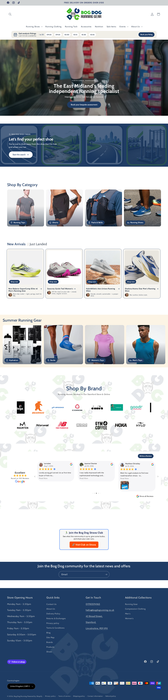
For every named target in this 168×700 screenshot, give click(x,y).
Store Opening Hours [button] (20, 597)
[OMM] (138, 425)
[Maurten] (79, 425)
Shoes (49, 651)
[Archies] (139, 407)
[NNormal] (99, 425)
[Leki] (59, 425)
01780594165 (93, 604)
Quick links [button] (53, 597)
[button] (10, 14)
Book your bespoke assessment (84, 104)
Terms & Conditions (55, 628)
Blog (48, 632)
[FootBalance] (60, 407)
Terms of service (64, 696)
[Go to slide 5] (96, 493)
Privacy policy (52, 623)
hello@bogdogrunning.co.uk (100, 610)
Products (50, 647)
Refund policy (111, 696)
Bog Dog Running (20, 696)
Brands (49, 642)
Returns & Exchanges (56, 618)
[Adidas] (99, 407)
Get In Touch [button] (93, 597)
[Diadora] (40, 407)
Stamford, (91, 622)
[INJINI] (20, 425)
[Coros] (21, 407)
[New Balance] (119, 425)
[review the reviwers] (71, 465)
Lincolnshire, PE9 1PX (97, 628)
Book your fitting (146, 34)
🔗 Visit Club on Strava (84, 544)
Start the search (19, 154)
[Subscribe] (106, 574)
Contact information (95, 696)
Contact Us (51, 604)
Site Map (50, 637)
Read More (43, 478)
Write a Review (146, 456)
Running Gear (131, 604)
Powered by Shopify (34, 696)
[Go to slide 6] (98, 493)
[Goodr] (80, 407)
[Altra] (119, 407)
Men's (127, 613)
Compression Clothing (135, 609)
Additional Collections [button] (138, 597)
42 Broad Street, (94, 616)
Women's (129, 618)
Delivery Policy (53, 613)
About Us (50, 609)
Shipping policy (79, 696)
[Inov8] (40, 425)
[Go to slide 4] (94, 493)
